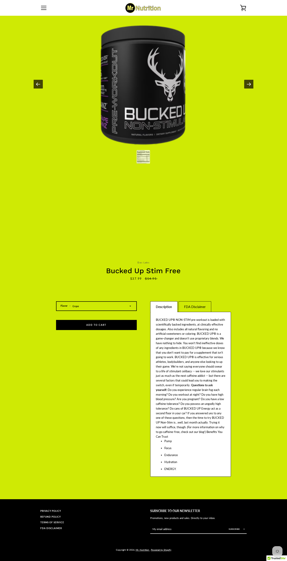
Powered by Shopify (161, 549)
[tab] (164, 306)
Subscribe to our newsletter (175, 511)
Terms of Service (52, 522)
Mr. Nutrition (143, 549)
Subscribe (235, 529)
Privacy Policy (50, 511)
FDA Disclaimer (51, 528)
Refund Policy (50, 517)
